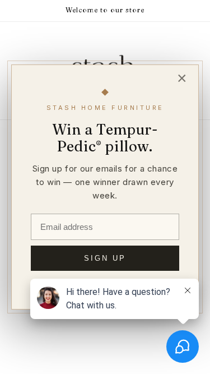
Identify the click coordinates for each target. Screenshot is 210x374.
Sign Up (105, 258)
